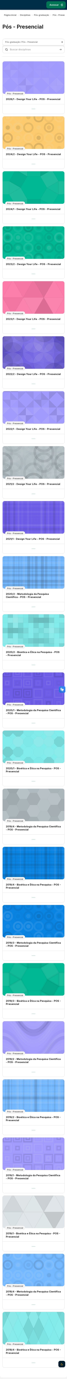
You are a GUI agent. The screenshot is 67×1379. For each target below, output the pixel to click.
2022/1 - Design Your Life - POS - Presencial (33, 428)
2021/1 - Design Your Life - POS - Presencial (33, 538)
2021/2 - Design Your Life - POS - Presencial (33, 484)
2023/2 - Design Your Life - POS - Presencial (33, 264)
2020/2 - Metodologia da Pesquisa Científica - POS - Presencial (27, 595)
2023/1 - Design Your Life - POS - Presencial (33, 319)
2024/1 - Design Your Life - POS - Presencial (33, 209)
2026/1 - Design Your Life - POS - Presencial (33, 99)
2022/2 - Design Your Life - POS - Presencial (33, 374)
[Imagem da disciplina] (33, 77)
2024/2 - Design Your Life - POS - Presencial (33, 154)
